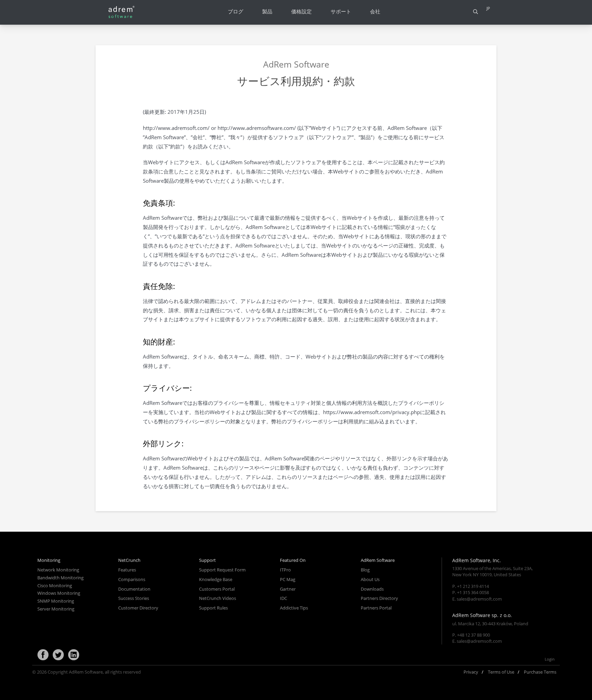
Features (127, 570)
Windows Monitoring (58, 593)
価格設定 (301, 11)
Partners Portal (376, 608)
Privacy (471, 672)
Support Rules (213, 608)
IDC (283, 598)
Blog (365, 570)
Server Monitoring (55, 609)
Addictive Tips (294, 608)
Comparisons (131, 579)
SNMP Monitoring (55, 601)
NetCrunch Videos (217, 598)
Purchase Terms (540, 672)
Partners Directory (379, 598)
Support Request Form (222, 570)
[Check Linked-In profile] (73, 655)
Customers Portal (217, 589)
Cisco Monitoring (54, 585)
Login (550, 659)
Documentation (134, 589)
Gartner (288, 589)
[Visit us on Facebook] (43, 655)
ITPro (285, 570)
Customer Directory (138, 608)
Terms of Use (501, 672)
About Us (370, 579)
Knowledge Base (215, 579)
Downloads (372, 589)
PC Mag (287, 579)
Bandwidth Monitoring (60, 578)
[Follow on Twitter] (58, 655)
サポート (341, 11)
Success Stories (133, 598)
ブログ (235, 11)
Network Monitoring (58, 570)
